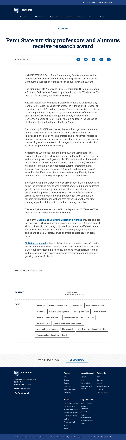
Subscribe (76, 360)
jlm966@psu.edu (70, 292)
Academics (77, 306)
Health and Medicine (58, 306)
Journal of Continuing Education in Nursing (60, 220)
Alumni (91, 317)
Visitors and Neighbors (59, 311)
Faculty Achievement (95, 306)
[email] (101, 60)
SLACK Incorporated (35, 243)
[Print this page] (109, 59)
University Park (43, 323)
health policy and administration (92, 329)
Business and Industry (73, 317)
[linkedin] (93, 60)
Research (63, 29)
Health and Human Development (68, 323)
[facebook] (78, 60)
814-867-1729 (78, 295)
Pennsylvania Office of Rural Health (52, 335)
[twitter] (86, 60)
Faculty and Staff (81, 311)
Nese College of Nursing (47, 329)
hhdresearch (67, 329)
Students (40, 311)
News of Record (100, 311)
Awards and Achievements (48, 317)
